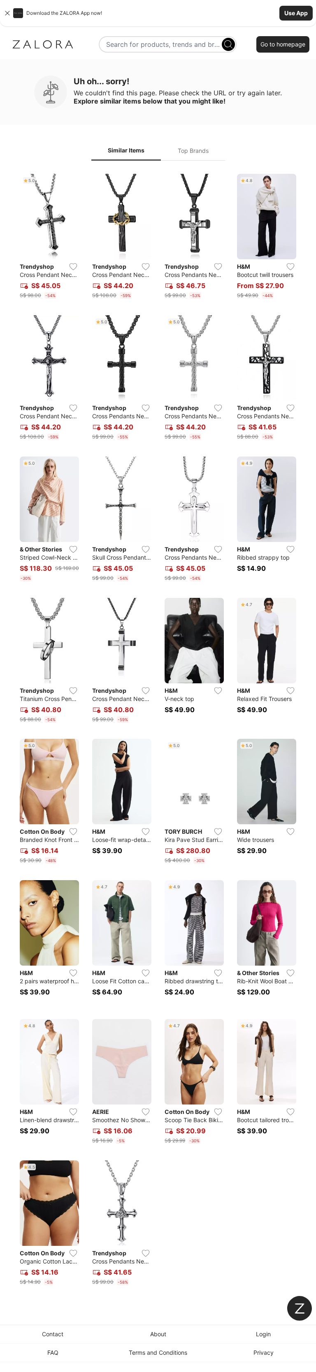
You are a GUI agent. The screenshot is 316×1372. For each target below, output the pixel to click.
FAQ (52, 1352)
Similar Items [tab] (126, 150)
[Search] (228, 44)
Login (263, 1333)
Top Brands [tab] (193, 150)
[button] (158, 13)
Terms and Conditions (158, 1352)
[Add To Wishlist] (73, 267)
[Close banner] (7, 13)
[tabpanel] (158, 731)
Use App (296, 12)
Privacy (263, 1352)
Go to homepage (282, 44)
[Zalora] (43, 44)
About (158, 1333)
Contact (52, 1333)
